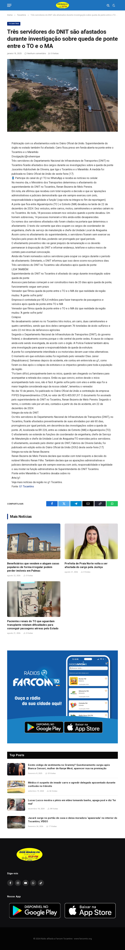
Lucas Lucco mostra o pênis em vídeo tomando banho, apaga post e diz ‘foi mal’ (72, 802)
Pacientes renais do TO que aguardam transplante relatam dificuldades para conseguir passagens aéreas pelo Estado (32, 625)
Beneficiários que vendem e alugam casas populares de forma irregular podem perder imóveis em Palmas (33, 567)
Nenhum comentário (36, 53)
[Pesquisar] (108, 5)
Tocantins (13, 24)
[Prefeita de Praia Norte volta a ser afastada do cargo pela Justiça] (91, 541)
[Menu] (9, 5)
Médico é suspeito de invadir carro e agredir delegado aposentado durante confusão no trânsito (71, 784)
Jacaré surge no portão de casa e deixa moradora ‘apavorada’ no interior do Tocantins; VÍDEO (72, 820)
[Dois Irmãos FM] (62, 5)
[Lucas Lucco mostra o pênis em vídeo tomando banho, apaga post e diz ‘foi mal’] (16, 804)
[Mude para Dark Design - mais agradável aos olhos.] (113, 5)
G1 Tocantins (26, 486)
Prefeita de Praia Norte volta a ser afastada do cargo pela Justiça (86, 565)
